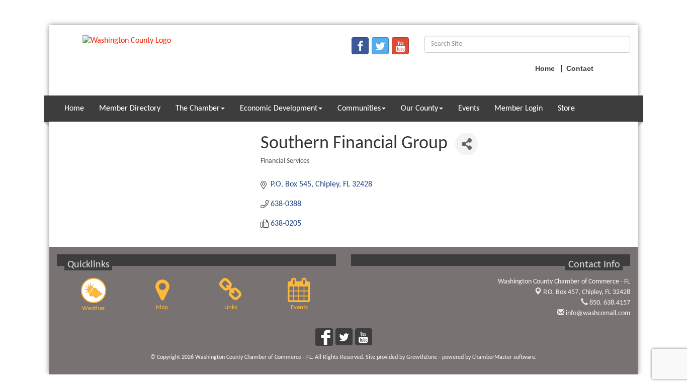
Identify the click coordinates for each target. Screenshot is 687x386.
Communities (359, 109)
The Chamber (198, 109)
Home (74, 109)
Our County (419, 109)
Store (566, 109)
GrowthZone (421, 357)
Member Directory (129, 109)
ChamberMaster (492, 357)
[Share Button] (466, 144)
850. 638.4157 (609, 303)
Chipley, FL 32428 (586, 292)
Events (468, 109)
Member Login (518, 109)
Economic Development (278, 109)
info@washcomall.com (597, 313)
